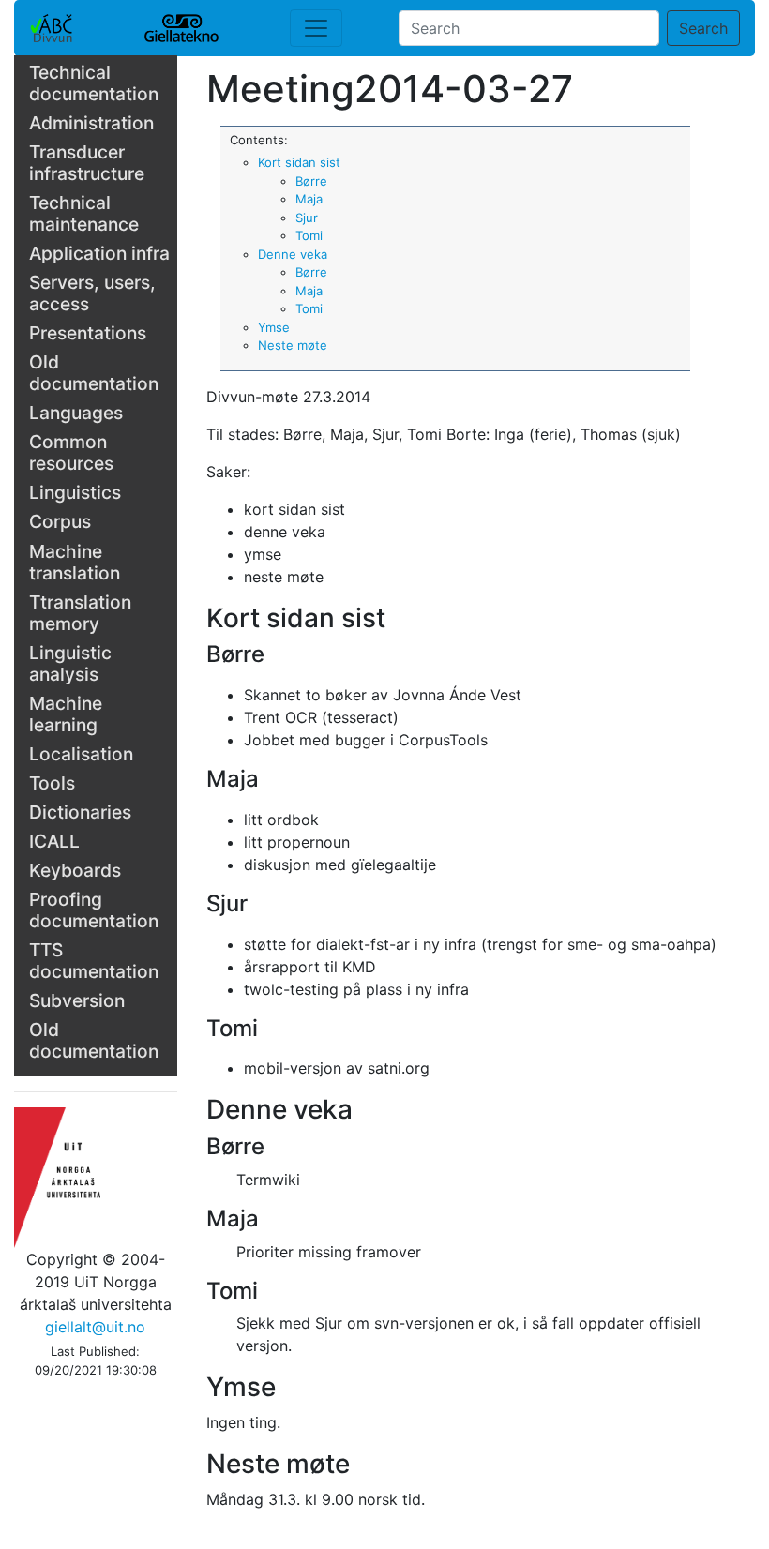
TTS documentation (93, 961)
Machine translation (74, 562)
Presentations (87, 333)
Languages (76, 412)
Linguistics (75, 492)
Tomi (309, 235)
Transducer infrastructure (86, 163)
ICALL (54, 841)
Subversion (77, 1000)
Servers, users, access (92, 293)
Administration (91, 123)
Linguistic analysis (70, 663)
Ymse (274, 327)
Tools (52, 783)
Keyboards (75, 870)
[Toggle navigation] (316, 28)
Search (703, 28)
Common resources (71, 452)
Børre (311, 180)
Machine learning (65, 714)
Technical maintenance (84, 213)
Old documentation (93, 373)
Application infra (99, 253)
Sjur (306, 217)
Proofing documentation (93, 910)
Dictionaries (80, 812)
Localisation (81, 754)
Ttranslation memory (80, 613)
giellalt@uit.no (95, 1326)
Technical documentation (93, 83)
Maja (309, 198)
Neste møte (292, 345)
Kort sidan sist (299, 162)
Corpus (60, 521)
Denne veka (292, 254)
